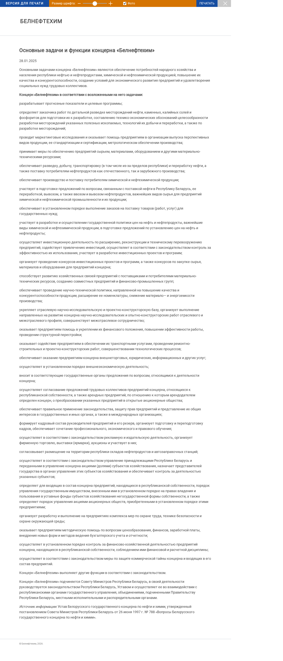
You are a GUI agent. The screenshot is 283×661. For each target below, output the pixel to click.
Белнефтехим (41, 21)
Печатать (206, 3)
